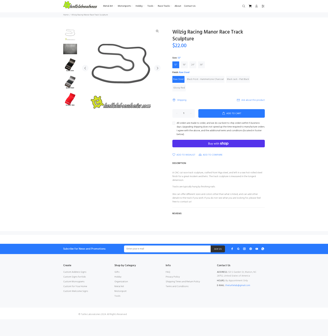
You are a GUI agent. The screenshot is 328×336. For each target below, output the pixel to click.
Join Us (218, 249)
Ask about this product (253, 100)
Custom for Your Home (75, 286)
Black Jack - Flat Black (238, 79)
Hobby (117, 277)
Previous (85, 68)
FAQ (168, 272)
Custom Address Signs (74, 272)
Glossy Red (179, 88)
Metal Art (119, 286)
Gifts (116, 272)
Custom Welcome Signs (75, 291)
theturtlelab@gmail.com (237, 285)
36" (201, 65)
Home (66, 15)
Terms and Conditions (177, 286)
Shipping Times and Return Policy (183, 282)
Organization (121, 282)
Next (157, 68)
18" (184, 65)
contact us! (186, 202)
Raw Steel (178, 79)
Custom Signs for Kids (74, 277)
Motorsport (120, 291)
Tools (117, 296)
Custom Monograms (73, 282)
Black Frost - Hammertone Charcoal (205, 79)
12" (175, 65)
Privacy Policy (173, 277)
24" (193, 65)
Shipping (181, 100)
